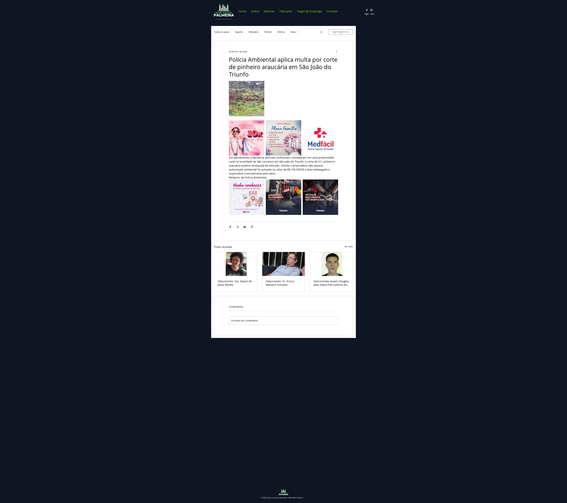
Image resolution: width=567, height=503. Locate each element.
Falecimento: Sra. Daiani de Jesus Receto (235, 283)
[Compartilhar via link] (252, 226)
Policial (268, 31)
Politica (281, 31)
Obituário (253, 31)
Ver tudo (348, 246)
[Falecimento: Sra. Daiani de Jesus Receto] (235, 264)
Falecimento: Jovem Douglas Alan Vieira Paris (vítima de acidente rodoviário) (331, 283)
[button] (321, 32)
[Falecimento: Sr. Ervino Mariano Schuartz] (283, 264)
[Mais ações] (336, 51)
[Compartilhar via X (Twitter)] (237, 226)
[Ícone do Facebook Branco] (366, 10)
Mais (293, 31)
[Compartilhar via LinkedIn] (244, 226)
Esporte (239, 31)
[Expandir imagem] (246, 98)
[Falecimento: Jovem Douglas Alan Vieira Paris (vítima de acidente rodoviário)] (331, 264)
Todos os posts (221, 31)
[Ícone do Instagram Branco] (371, 10)
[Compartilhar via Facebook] (230, 226)
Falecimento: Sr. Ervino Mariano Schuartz (280, 283)
